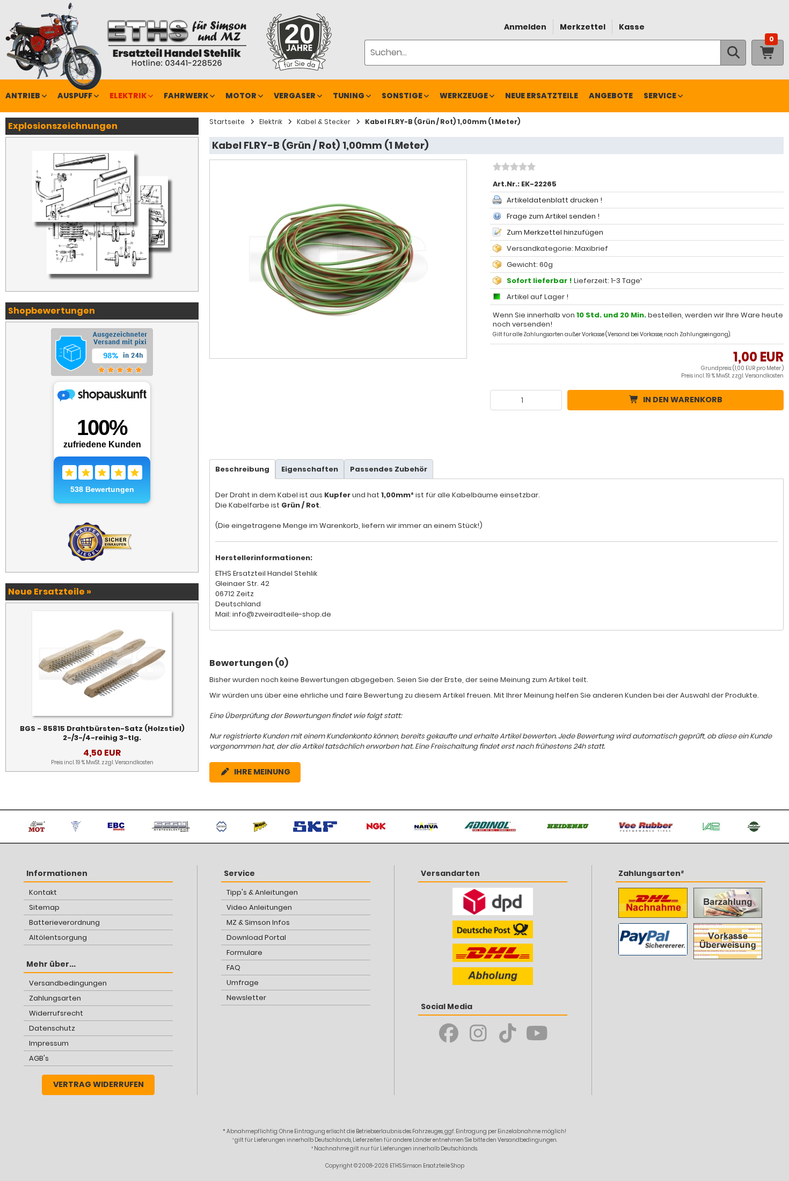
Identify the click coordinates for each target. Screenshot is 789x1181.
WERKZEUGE (464, 95)
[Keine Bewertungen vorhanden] (513, 168)
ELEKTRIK (128, 95)
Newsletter (246, 997)
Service (660, 95)
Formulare (244, 952)
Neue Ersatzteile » (49, 591)
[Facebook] (448, 1033)
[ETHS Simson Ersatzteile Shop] (176, 42)
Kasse (632, 26)
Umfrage (243, 982)
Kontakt (43, 892)
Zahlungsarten (55, 998)
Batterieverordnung (64, 922)
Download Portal (256, 937)
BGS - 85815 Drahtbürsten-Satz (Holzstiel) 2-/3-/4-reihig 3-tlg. (102, 733)
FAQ (233, 967)
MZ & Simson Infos (258, 922)
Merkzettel (582, 26)
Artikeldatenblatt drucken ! (554, 200)
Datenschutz (52, 1028)
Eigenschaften (309, 469)
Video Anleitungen (259, 907)
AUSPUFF (74, 95)
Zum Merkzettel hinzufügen (555, 232)
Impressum (49, 1043)
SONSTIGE (402, 95)
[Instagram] (478, 1033)
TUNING (348, 95)
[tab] (242, 469)
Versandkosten (764, 376)
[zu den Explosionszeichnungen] (102, 148)
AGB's (39, 1058)
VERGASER (295, 95)
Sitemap (44, 907)
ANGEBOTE (611, 95)
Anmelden (525, 26)
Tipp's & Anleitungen (262, 892)
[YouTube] (537, 1033)
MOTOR (241, 95)
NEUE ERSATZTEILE (541, 95)
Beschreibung (242, 469)
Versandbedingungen (68, 983)
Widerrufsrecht (56, 1013)
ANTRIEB (22, 95)
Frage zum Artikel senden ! (553, 216)
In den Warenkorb (682, 399)
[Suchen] (733, 53)
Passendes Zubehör (388, 469)
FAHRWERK (186, 95)
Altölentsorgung (58, 937)
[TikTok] (507, 1033)
